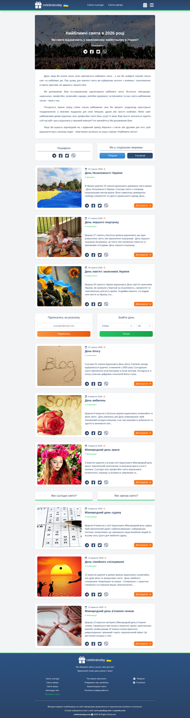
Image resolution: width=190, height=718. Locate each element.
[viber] (105, 52)
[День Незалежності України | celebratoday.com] (59, 188)
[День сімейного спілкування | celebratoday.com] (59, 576)
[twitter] (98, 52)
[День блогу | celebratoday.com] (59, 366)
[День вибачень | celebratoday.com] (59, 415)
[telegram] (85, 52)
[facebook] (92, 52)
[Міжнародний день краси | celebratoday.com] (59, 464)
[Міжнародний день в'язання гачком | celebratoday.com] (59, 626)
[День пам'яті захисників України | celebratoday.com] (59, 286)
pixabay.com (105, 710)
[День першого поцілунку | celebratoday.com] (59, 237)
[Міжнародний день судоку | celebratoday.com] (59, 527)
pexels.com (119, 710)
